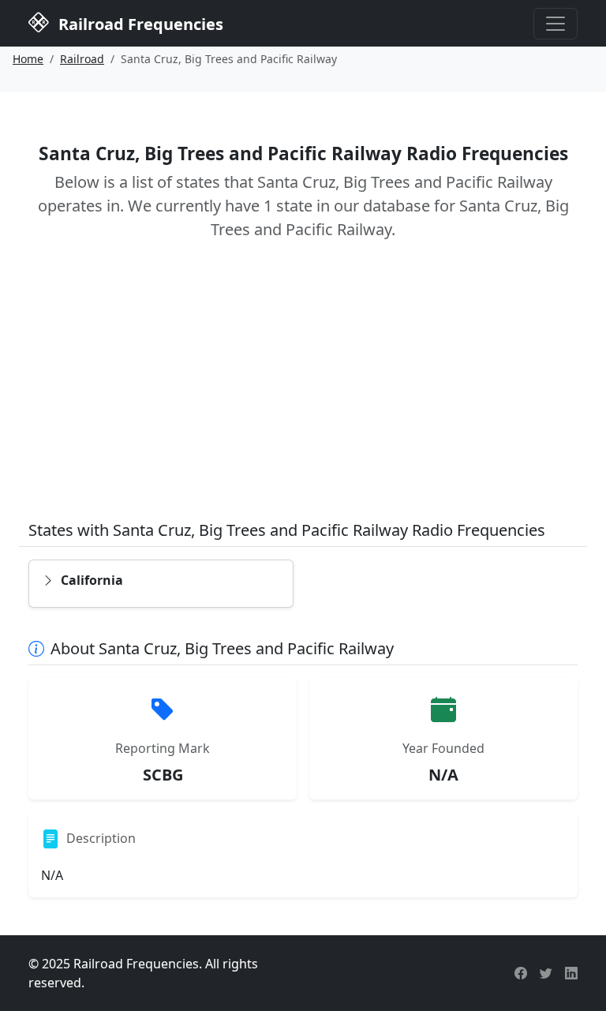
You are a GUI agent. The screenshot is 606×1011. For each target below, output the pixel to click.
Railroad (82, 58)
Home (28, 58)
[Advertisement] (303, 391)
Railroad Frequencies (138, 24)
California (92, 580)
